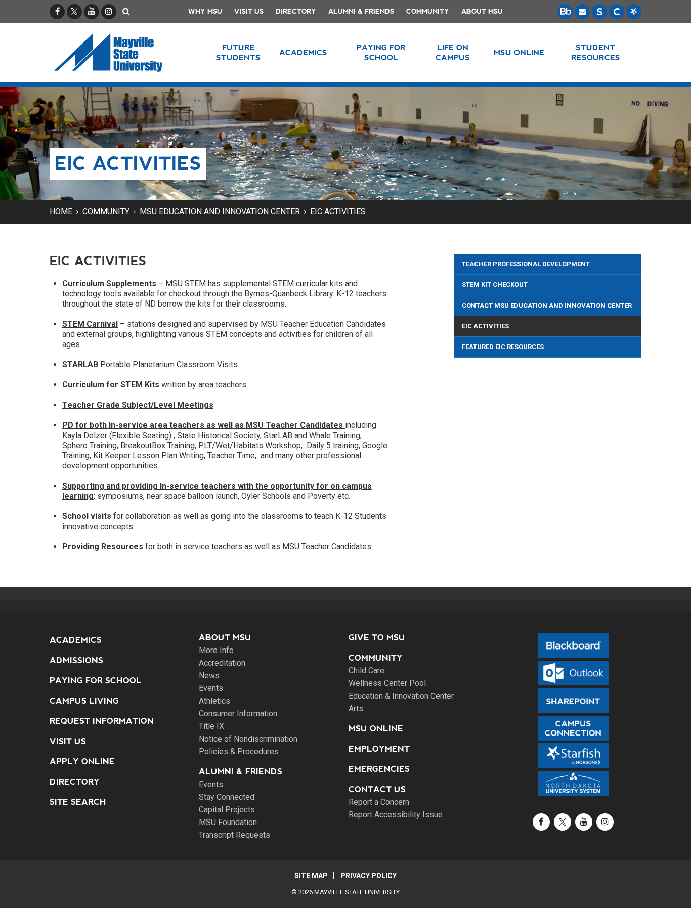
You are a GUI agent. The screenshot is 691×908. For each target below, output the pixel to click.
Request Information (102, 721)
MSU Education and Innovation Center (220, 212)
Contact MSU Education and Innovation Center (547, 305)
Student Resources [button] (595, 52)
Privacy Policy (368, 875)
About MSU (482, 11)
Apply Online (82, 761)
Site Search (78, 802)
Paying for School (96, 680)
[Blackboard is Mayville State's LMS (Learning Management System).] (565, 11)
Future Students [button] (238, 52)
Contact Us (377, 789)
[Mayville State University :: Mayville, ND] (121, 52)
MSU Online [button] (519, 52)
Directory (296, 11)
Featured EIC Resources (503, 347)
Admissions (76, 660)
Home (61, 212)
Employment (379, 749)
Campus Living (84, 701)
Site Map (311, 875)
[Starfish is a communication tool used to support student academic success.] (633, 11)
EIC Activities (338, 212)
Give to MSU (377, 637)
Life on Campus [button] (453, 52)
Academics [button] (303, 52)
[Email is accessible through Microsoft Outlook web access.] (582, 11)
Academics (76, 640)
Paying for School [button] (381, 52)
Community (427, 11)
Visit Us (249, 11)
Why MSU (205, 11)
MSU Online (376, 728)
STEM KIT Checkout (495, 284)
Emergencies (379, 769)
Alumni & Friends (361, 11)
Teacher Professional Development (526, 264)
